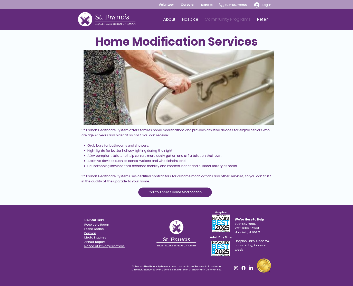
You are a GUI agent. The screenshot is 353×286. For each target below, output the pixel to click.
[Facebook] (243, 268)
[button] (90, 233)
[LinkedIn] (251, 268)
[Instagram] (236, 268)
